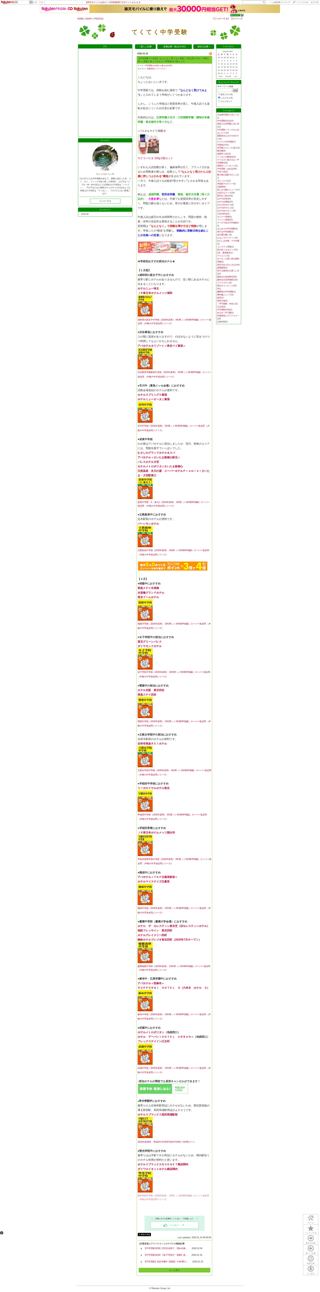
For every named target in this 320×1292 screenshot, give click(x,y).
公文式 (220, 307)
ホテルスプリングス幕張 (152, 394)
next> (235, 76)
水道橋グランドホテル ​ (151, 592)
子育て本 (221, 172)
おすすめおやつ (224, 205)
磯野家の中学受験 (225, 292)
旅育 (219, 298)
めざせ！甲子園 (224, 313)
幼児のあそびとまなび (227, 265)
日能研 (220, 187)
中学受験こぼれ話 (225, 169)
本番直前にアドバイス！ (157, 69)
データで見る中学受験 (227, 223)
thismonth (228, 76)
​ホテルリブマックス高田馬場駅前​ (158, 1114)
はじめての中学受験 (226, 229)
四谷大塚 (221, 301)
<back (220, 76)
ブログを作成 (302, 2)
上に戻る (311, 1273)
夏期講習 (221, 268)
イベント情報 (223, 220)
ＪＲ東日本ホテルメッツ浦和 (155, 293)
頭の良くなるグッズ (226, 250)
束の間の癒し (223, 235)
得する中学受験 (224, 232)
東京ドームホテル (148, 597)
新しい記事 (311, 1253)
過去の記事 (311, 1243)
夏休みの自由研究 (225, 277)
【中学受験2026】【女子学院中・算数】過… (166, 1255)
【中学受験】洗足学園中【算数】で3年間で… (166, 1261)
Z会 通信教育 (223, 253)
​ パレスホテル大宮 (148, 461)
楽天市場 (315, 2)
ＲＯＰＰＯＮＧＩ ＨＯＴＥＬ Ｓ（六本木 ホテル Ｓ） (174, 987)
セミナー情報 (223, 217)
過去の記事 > (204, 46)
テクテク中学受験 (225, 142)
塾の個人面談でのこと (227, 175)
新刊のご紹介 (223, 196)
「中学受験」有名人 (226, 304)
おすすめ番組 (223, 202)
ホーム (311, 1223)
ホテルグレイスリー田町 (152, 935)
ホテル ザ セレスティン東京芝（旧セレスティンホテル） (174, 926)
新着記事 (311, 1263)
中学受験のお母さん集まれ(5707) (158, 65)
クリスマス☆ (223, 283)
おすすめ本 (222, 199)
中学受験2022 (223, 121)
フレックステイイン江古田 (154, 1041)
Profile (105, 140)
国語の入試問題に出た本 (228, 124)
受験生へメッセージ (226, 166)
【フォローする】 (221, 18)
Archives (105, 210)
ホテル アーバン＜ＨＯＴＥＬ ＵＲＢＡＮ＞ (166, 1036)
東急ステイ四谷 (147, 694)
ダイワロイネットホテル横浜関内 (158, 1169)
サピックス (222, 181)
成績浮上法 (222, 154)
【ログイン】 (236, 18)
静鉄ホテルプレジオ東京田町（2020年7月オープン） (169, 939)
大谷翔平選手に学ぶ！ (227, 115)
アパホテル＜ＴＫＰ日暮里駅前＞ (158, 877)
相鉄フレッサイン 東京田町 (155, 930)
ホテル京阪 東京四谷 (151, 690)
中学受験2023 (223, 310)
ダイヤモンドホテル (150, 646)
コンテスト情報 (224, 247)
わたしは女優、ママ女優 (228, 241)
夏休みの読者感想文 (226, 280)
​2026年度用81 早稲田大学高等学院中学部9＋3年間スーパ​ (166, 1142)
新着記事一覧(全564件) (175, 46)
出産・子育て (39, 2)
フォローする (311, 1233)
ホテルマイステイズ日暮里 (154, 881)
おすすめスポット (225, 211)
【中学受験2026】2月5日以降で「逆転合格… (166, 1248)
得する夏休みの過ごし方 (228, 271)
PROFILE (99, 18)
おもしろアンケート (226, 238)
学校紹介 (221, 145)
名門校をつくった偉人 (227, 148)
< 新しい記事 (145, 46)
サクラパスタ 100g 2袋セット (155, 158)
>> (280, 2)
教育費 (220, 151)
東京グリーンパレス (150, 641)
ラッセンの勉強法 (225, 157)
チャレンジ (222, 256)
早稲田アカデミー (225, 184)
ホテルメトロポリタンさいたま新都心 (160, 466)
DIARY (89, 18)
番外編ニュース (224, 295)
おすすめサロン (224, 208)
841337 (235, 15)
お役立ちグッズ (224, 193)
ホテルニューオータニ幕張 (154, 399)
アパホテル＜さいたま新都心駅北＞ (159, 457)
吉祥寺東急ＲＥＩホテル (152, 743)
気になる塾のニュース (227, 190)
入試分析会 (222, 214)
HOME (80, 18)
